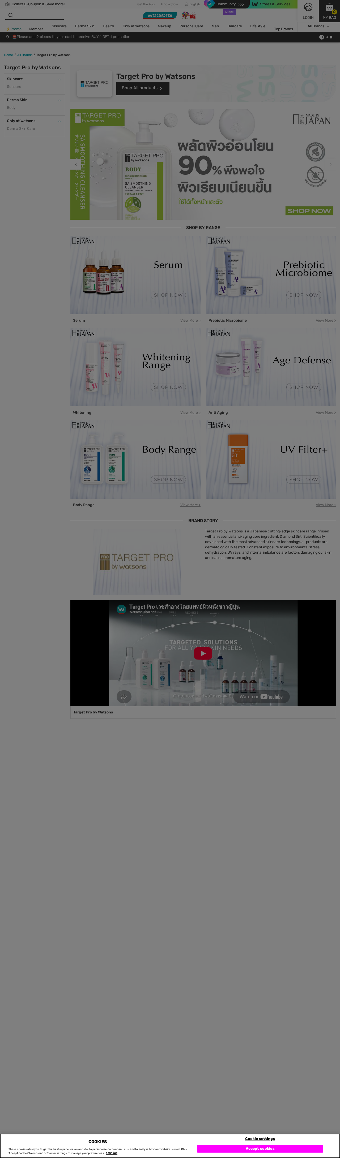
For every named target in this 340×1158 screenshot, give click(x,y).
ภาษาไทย (111, 1153)
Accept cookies (260, 1148)
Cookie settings (260, 1138)
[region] (170, 1146)
